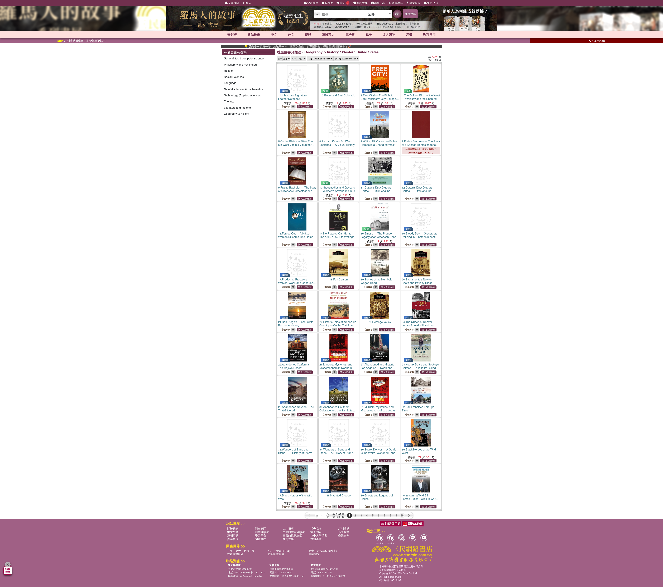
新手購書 (343, 532)
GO (397, 14)
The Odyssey (384, 23)
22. (337, 327)
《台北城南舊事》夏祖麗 (388, 27)
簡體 (308, 34)
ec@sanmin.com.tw (251, 576)
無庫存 (287, 106)
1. (292, 97)
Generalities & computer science (244, 58)
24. (418, 327)
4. (421, 98)
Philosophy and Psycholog (240, 65)
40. (419, 498)
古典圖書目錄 (276, 554)
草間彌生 (327, 23)
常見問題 (315, 532)
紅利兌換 (362, 3)
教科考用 (429, 34)
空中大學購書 (318, 535)
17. (296, 282)
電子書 (350, 34)
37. (295, 497)
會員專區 (312, 3)
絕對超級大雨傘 (322, 27)
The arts (229, 101)
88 (402, 515)
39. (377, 497)
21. (295, 323)
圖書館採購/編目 (293, 535)
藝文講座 (414, 3)
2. (338, 95)
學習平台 (432, 3)
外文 (291, 34)
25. (295, 366)
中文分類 (232, 532)
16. (420, 236)
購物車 (329, 3)
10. (338, 190)
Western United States (360, 51)
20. (417, 281)
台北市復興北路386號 (240, 568)
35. (378, 452)
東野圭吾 (400, 23)
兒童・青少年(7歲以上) (323, 551)
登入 (248, 3)
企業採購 (233, 3)
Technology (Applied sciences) (243, 95)
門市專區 (260, 528)
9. (297, 190)
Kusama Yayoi (344, 23)
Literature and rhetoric (237, 108)
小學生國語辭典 (364, 23)
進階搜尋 (410, 14)
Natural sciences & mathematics (243, 89)
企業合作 (343, 535)
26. (335, 367)
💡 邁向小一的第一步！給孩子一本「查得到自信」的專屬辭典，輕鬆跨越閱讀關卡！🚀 (270, 46)
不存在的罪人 (342, 27)
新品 (254, 34)
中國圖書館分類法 (294, 532)
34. (336, 454)
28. (420, 367)
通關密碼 (232, 535)
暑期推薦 (414, 23)
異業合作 (232, 539)
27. (377, 367)
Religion (229, 71)
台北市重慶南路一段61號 (324, 568)
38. (338, 495)
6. (338, 144)
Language (230, 83)
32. (418, 408)
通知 (344, 3)
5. (295, 144)
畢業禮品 (314, 554)
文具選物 (389, 34)
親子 (369, 34)
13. (297, 236)
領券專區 (397, 3)
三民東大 (328, 34)
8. (421, 144)
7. (379, 143)
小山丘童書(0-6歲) (279, 551)
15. (379, 236)
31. (378, 408)
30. (335, 410)
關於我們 (232, 528)
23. (379, 322)
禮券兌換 (315, 528)
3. (378, 98)
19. (377, 281)
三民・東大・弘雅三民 (241, 551)
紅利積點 (343, 528)
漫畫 (409, 34)
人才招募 (288, 528)
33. (295, 454)
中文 (274, 34)
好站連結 (315, 539)
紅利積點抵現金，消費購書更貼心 (81, 41)
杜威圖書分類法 (289, 51)
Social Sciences (234, 77)
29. (296, 408)
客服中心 (379, 3)
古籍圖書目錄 (235, 554)
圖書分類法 (262, 532)
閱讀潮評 (260, 539)
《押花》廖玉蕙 (362, 27)
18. (338, 279)
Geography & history (236, 114)
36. (419, 451)
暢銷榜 (232, 34)
